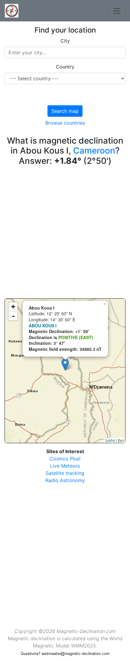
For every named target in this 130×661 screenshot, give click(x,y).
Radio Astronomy (65, 480)
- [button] (13, 316)
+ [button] (13, 306)
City (65, 41)
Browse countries (65, 123)
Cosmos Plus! (65, 459)
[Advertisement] (65, 233)
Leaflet (110, 440)
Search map (65, 111)
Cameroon (94, 150)
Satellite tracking (65, 473)
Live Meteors (65, 466)
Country (65, 67)
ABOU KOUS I (43, 326)
